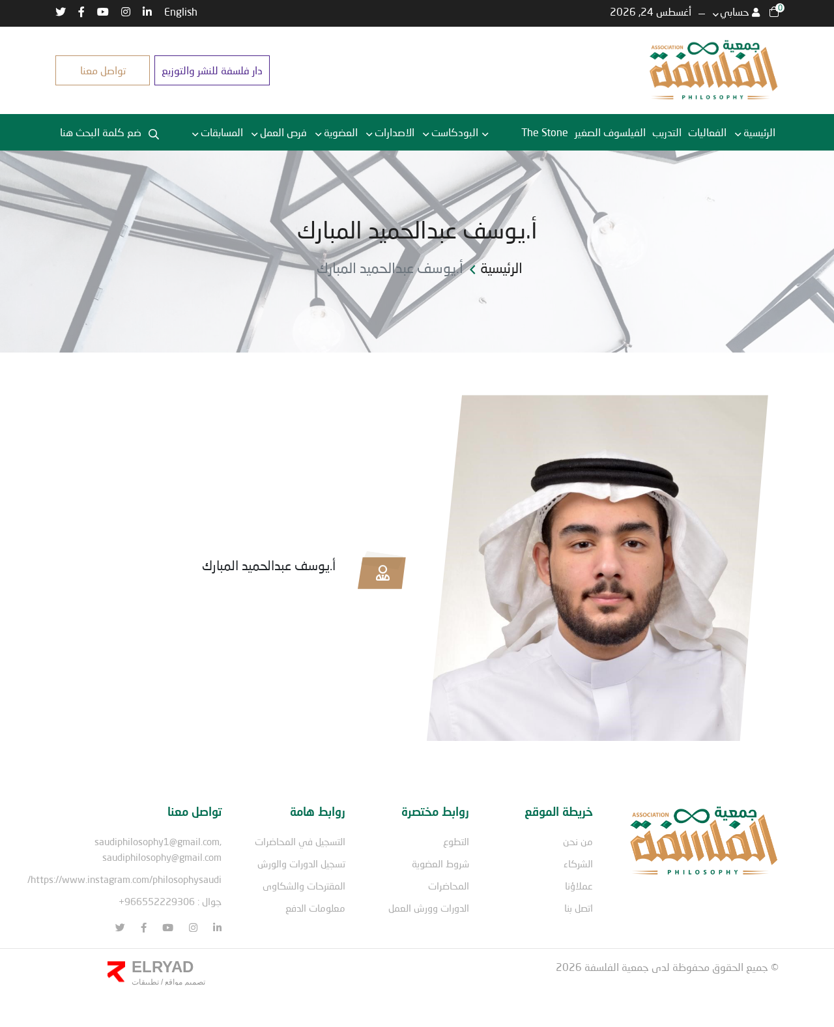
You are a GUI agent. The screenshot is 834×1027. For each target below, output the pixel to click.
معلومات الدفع (315, 908)
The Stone (544, 132)
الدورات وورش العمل (428, 908)
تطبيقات (145, 982)
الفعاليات (707, 132)
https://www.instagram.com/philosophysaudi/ (124, 879)
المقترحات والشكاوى (304, 885)
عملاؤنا (579, 885)
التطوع (456, 841)
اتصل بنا (578, 908)
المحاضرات (448, 885)
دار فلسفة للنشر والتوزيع (212, 70)
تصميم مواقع (184, 982)
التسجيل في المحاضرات (300, 841)
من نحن (578, 841)
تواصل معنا (103, 70)
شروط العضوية (440, 863)
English (180, 11)
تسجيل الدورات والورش (301, 863)
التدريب (667, 132)
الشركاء (578, 863)
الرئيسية (759, 132)
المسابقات (222, 132)
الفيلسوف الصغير (610, 132)
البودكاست (454, 132)
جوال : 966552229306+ (170, 901)
